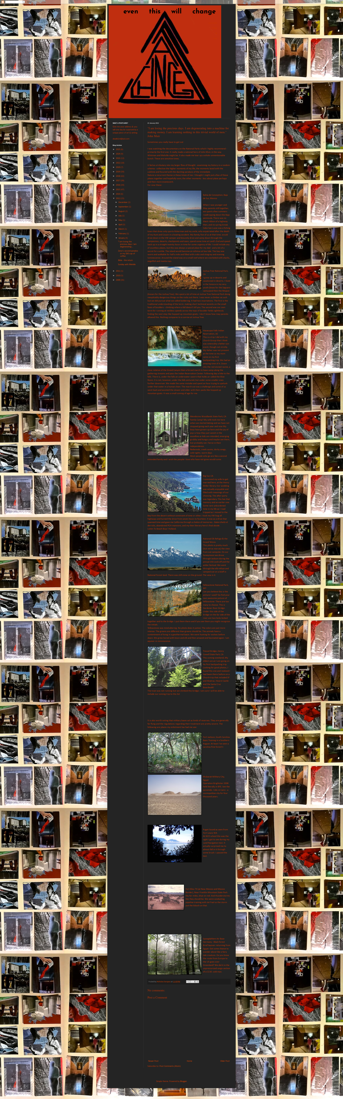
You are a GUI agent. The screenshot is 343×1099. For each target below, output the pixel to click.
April (120, 225)
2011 (118, 271)
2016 (118, 185)
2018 (118, 176)
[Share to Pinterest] (197, 981)
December (123, 202)
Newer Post (153, 1061)
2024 (118, 154)
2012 (118, 198)
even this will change (164, 11)
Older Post (225, 1061)
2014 (118, 194)
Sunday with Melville (127, 264)
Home (189, 1061)
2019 (118, 172)
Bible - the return (125, 260)
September (123, 207)
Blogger (183, 1081)
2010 (118, 276)
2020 (118, 167)
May (120, 220)
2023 (118, 158)
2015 (118, 190)
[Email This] (187, 981)
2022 (118, 163)
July (120, 216)
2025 (118, 149)
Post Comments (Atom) (170, 1066)
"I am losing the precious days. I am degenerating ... (127, 244)
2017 (118, 181)
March (121, 229)
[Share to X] (192, 981)
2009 (118, 280)
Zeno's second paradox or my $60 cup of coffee (128, 253)
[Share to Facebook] (195, 981)
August (121, 211)
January (121, 238)
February (122, 234)
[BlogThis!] (190, 981)
